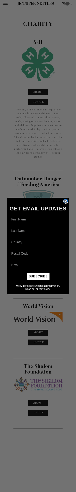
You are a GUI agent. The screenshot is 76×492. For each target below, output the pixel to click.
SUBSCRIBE (38, 276)
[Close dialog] (66, 201)
